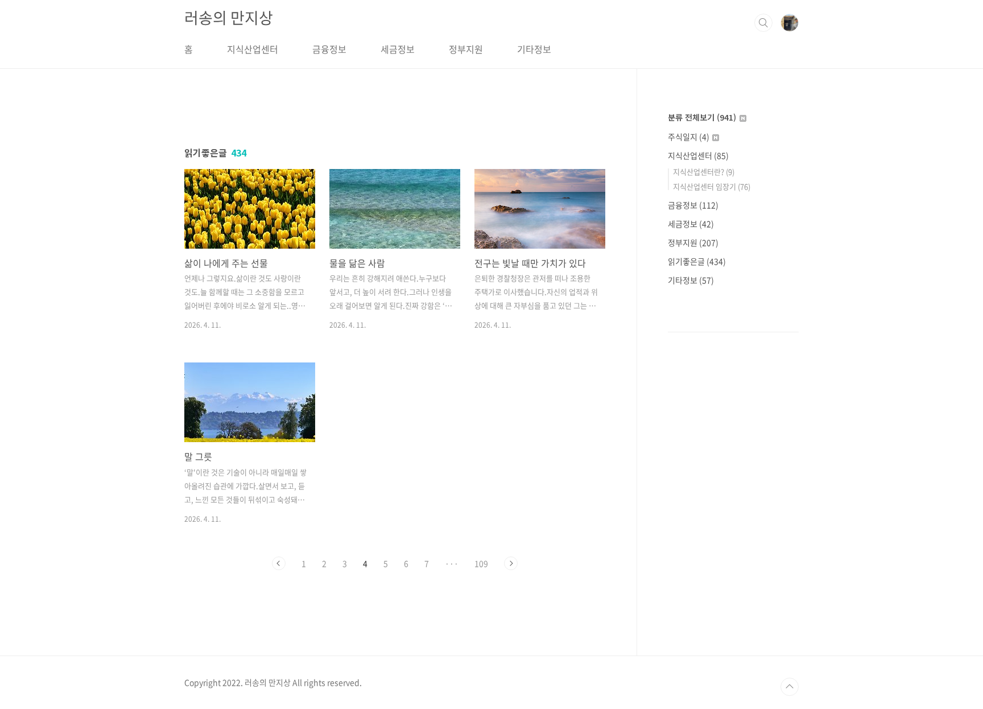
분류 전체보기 (702, 117)
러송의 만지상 (228, 17)
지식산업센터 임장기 (711, 186)
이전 (279, 563)
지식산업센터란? (703, 171)
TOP (789, 687)
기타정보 (534, 49)
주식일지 (688, 136)
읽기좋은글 (697, 261)
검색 (763, 22)
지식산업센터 (252, 49)
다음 (511, 563)
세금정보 (398, 49)
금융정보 (329, 49)
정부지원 (466, 49)
